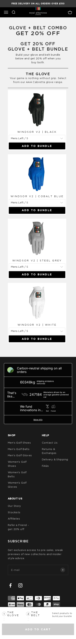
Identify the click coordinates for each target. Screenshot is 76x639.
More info (38, 419)
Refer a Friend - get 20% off (18, 527)
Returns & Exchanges (49, 451)
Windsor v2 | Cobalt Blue (37, 196)
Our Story (14, 505)
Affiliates (14, 518)
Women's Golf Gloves (17, 484)
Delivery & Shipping (55, 459)
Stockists (14, 512)
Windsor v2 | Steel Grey (37, 260)
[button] (14, 614)
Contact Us (49, 442)
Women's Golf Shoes (17, 463)
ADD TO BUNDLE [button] (37, 146)
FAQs (45, 465)
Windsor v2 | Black (37, 131)
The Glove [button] (13, 614)
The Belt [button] (35, 614)
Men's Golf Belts (18, 449)
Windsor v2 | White (37, 324)
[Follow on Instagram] (20, 585)
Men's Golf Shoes (19, 442)
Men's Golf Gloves (20, 455)
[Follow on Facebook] (10, 585)
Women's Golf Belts (17, 474)
